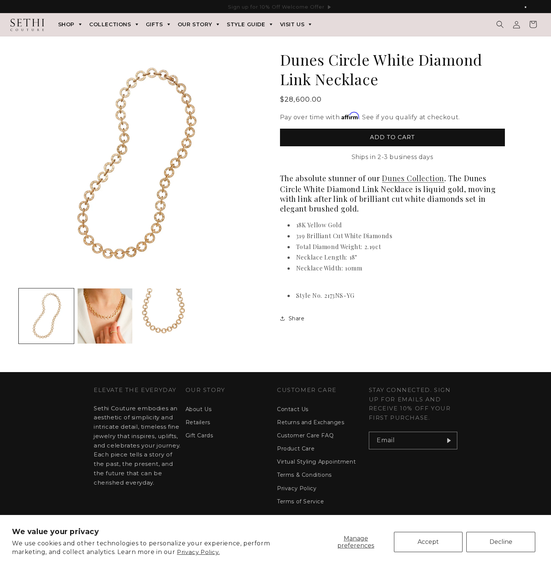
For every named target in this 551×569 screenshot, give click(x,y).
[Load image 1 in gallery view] (46, 316)
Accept (428, 541)
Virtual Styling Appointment (316, 461)
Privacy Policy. (198, 551)
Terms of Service (300, 501)
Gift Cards (199, 435)
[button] (500, 24)
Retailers (198, 422)
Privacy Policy (296, 488)
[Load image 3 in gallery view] (163, 316)
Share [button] (297, 318)
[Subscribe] (448, 440)
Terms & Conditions (304, 474)
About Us (199, 409)
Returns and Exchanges (310, 422)
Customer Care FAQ (305, 435)
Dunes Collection (413, 178)
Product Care (295, 448)
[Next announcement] (529, 7)
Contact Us (292, 409)
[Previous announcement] (21, 7)
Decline (501, 541)
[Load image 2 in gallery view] (105, 316)
